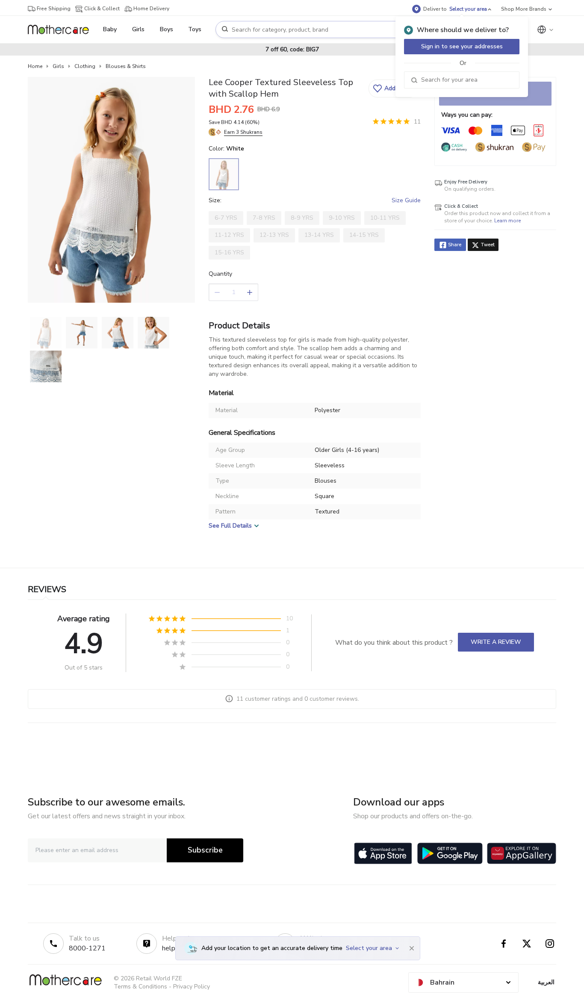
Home (35, 66)
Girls (58, 66)
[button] (394, 88)
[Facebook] (503, 943)
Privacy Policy (191, 986)
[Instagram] (550, 943)
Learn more (507, 220)
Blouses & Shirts (126, 66)
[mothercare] (62, 29)
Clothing (84, 66)
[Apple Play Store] (383, 853)
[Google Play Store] (450, 853)
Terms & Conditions (140, 986)
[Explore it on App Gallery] (521, 853)
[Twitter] (526, 943)
